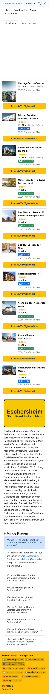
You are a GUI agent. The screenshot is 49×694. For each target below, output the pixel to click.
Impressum (7, 685)
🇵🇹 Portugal (12, 680)
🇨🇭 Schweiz (36, 668)
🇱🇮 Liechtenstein (13, 668)
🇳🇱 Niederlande (13, 664)
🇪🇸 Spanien (30, 676)
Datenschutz (8, 689)
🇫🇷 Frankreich (35, 672)
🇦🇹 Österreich (12, 672)
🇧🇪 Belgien (34, 659)
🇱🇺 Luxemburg (13, 659)
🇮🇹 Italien (10, 676)
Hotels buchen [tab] (28, 23)
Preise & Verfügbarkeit (24, 106)
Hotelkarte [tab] (10, 23)
